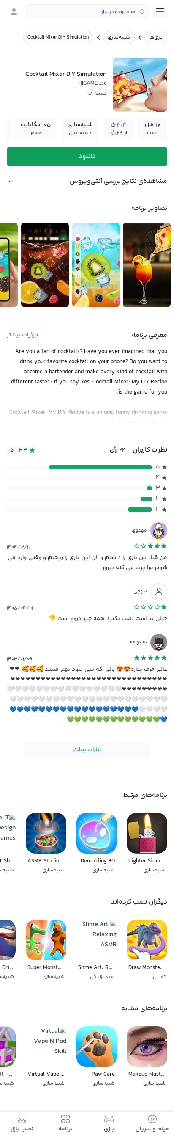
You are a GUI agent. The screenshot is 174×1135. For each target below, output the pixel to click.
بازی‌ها (156, 37)
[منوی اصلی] (160, 11)
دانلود (87, 156)
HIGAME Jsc (92, 83)
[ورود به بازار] (14, 11)
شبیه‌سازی (119, 37)
